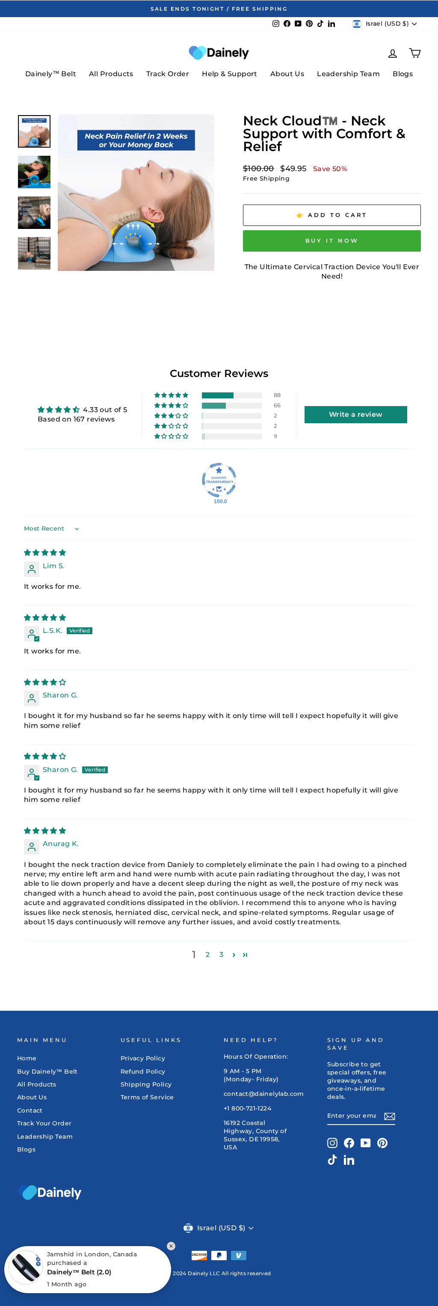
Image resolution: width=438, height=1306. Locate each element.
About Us (287, 74)
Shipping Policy (146, 1084)
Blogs (403, 74)
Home (27, 1058)
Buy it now (332, 240)
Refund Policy (143, 1071)
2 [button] (208, 954)
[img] (45, 553)
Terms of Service (147, 1097)
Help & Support (229, 74)
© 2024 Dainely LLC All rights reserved (219, 1273)
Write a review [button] (356, 414)
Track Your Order (44, 1123)
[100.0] (219, 480)
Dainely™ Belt (50, 74)
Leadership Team (348, 74)
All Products (111, 74)
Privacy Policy (143, 1058)
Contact (30, 1110)
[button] (171, 395)
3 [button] (221, 954)
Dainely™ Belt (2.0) (79, 1272)
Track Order (167, 74)
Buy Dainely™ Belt (47, 1071)
